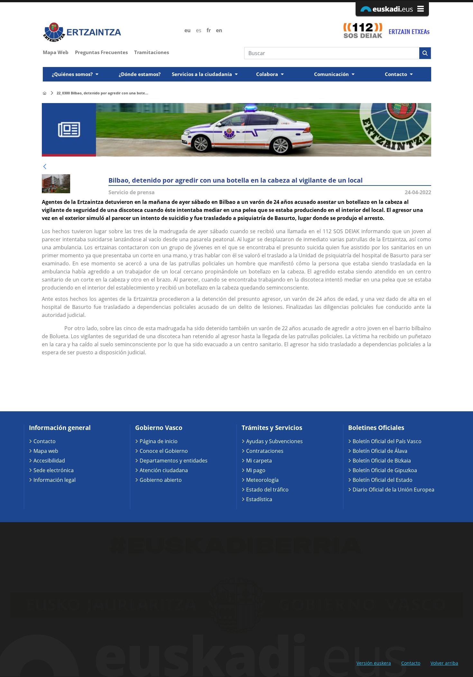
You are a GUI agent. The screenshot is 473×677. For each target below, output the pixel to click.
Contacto (44, 441)
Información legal (54, 479)
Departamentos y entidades (174, 460)
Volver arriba (444, 663)
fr (209, 30)
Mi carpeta (259, 460)
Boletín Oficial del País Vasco (387, 441)
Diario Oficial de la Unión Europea (393, 489)
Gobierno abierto (161, 479)
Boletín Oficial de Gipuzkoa (385, 470)
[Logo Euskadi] (392, 8)
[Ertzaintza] (44, 93)
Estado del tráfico (267, 489)
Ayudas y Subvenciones (274, 441)
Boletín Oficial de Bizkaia (382, 460)
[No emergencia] (408, 30)
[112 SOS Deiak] (362, 30)
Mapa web (45, 450)
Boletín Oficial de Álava (380, 450)
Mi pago (255, 470)
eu (187, 30)
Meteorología (262, 479)
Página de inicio (159, 441)
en (219, 30)
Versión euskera (374, 663)
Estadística (259, 499)
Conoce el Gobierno (164, 450)
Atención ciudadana (164, 470)
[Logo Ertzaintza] (110, 32)
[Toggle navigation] (427, 65)
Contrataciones (264, 450)
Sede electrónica (53, 470)
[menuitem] (59, 51)
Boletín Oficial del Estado (383, 479)
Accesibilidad (49, 460)
